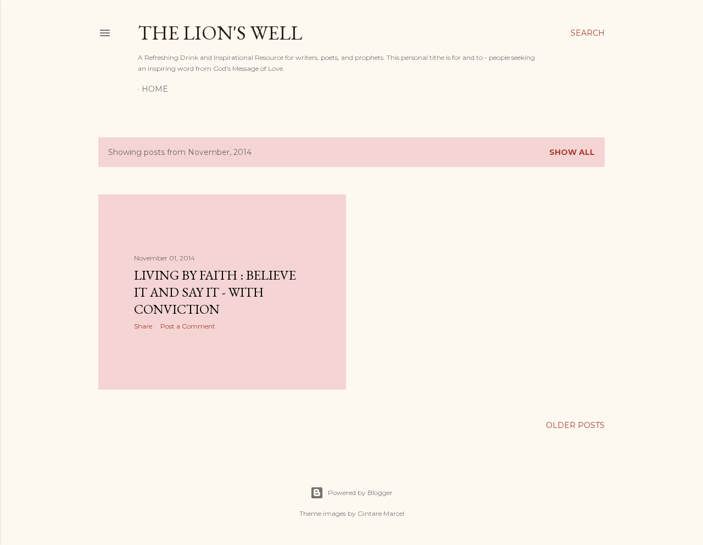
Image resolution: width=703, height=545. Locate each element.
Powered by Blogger (360, 492)
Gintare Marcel (381, 513)
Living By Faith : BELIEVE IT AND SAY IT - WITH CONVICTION (215, 292)
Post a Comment (187, 326)
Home (155, 89)
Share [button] (143, 326)
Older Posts (575, 425)
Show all (572, 152)
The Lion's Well (220, 33)
